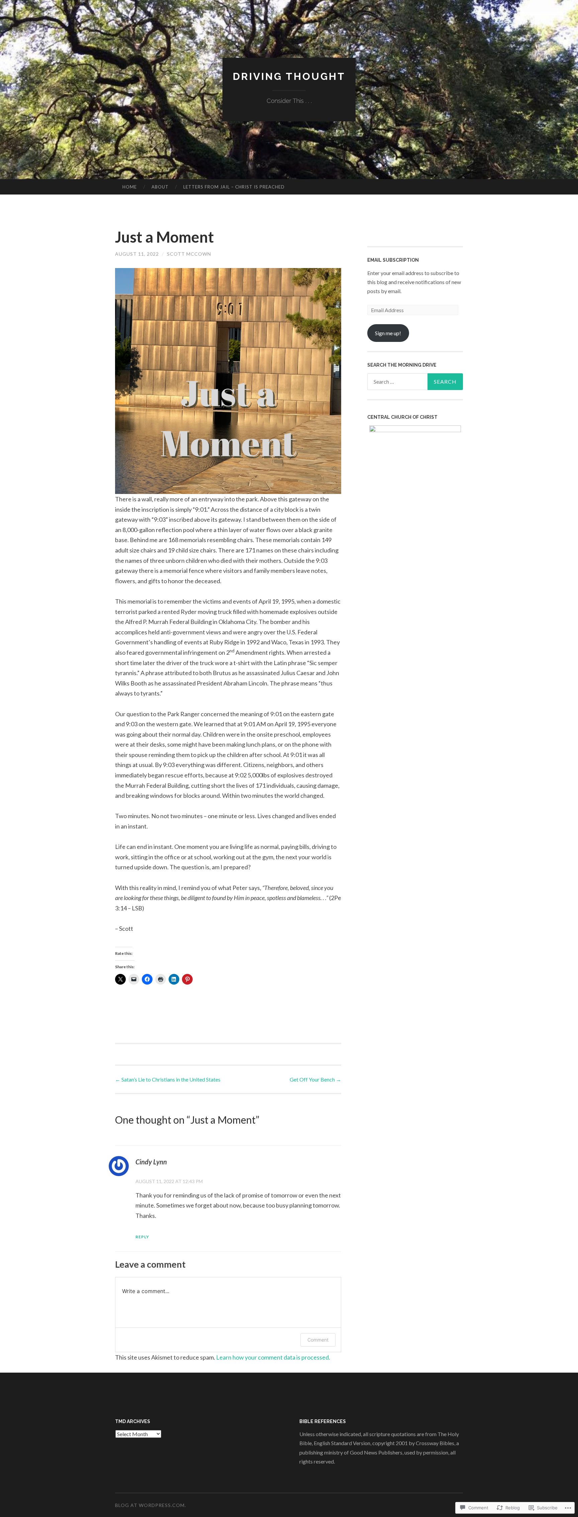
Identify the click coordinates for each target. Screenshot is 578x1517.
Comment (317, 1340)
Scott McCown (189, 254)
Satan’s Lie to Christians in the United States (167, 1079)
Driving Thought (289, 76)
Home (129, 186)
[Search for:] (415, 381)
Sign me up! (388, 333)
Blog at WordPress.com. (150, 1505)
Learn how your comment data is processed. (273, 1357)
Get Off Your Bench (315, 1079)
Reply (142, 1236)
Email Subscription (393, 260)
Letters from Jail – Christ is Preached (234, 186)
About (160, 186)
